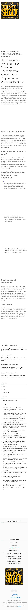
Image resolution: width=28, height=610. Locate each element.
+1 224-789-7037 (15, 548)
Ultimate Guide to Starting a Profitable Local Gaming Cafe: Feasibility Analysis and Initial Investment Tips (13, 409)
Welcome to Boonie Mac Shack (10, 400)
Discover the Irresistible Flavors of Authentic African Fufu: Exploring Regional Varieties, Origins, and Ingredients (14, 463)
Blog (4, 389)
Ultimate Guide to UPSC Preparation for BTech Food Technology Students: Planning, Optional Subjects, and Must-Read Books (14, 443)
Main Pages (6, 392)
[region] (14, 33)
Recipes (5, 386)
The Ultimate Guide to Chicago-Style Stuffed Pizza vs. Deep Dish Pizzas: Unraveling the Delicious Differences (15, 469)
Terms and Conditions (15, 597)
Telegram (19, 606)
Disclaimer (15, 594)
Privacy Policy (15, 595)
